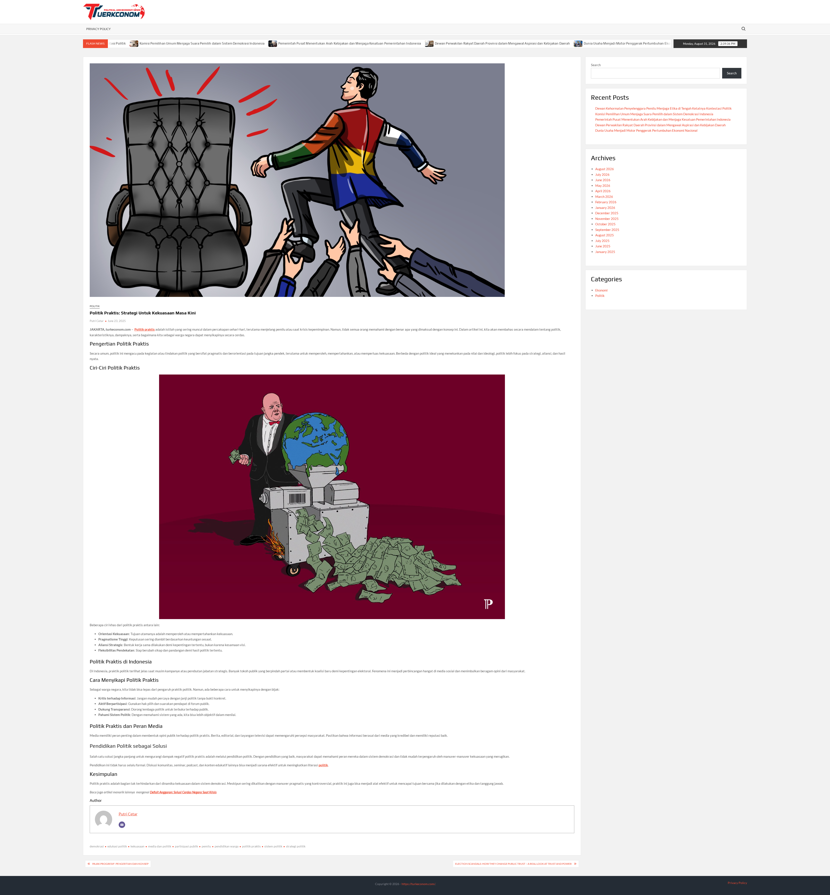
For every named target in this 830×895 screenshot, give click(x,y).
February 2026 (605, 202)
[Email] (122, 824)
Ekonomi (601, 290)
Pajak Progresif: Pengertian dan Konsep (120, 863)
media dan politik (159, 846)
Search (596, 65)
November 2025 (607, 219)
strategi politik (295, 846)
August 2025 (604, 235)
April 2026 (603, 191)
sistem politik (273, 846)
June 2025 (602, 246)
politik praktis (251, 846)
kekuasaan (137, 846)
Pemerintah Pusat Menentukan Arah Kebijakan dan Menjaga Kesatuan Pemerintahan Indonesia (302, 43)
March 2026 (604, 197)
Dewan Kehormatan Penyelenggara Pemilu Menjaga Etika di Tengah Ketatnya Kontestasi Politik (663, 108)
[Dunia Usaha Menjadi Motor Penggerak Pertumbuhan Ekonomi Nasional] (530, 43)
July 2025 (602, 241)
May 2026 (602, 185)
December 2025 (606, 213)
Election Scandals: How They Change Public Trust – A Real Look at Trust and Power (513, 863)
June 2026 (602, 180)
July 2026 (602, 174)
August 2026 (604, 169)
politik (323, 765)
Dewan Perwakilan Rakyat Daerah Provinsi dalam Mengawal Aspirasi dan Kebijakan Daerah (454, 43)
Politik (95, 306)
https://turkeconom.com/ (418, 884)
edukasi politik (117, 846)
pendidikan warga (226, 846)
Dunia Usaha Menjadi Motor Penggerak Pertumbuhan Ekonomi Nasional (590, 43)
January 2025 (605, 252)
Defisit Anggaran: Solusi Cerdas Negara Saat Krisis (183, 792)
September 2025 (607, 230)
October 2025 (605, 224)
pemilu (206, 846)
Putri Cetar (97, 321)
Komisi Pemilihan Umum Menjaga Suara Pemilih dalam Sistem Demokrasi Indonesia (154, 43)
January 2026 (605, 208)
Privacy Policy (98, 29)
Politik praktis (144, 329)
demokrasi (97, 846)
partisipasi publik (186, 846)
